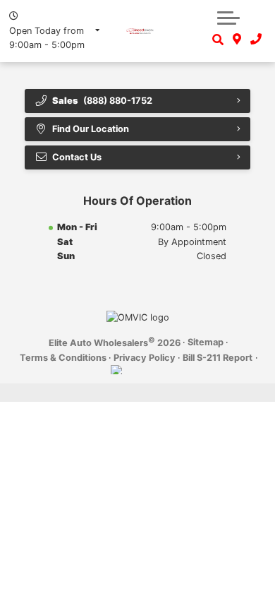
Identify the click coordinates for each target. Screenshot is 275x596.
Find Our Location (90, 129)
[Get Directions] (237, 39)
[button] (228, 17)
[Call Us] (255, 39)
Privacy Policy (145, 357)
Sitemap (206, 342)
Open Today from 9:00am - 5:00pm (47, 37)
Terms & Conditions (63, 357)
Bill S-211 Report (217, 357)
